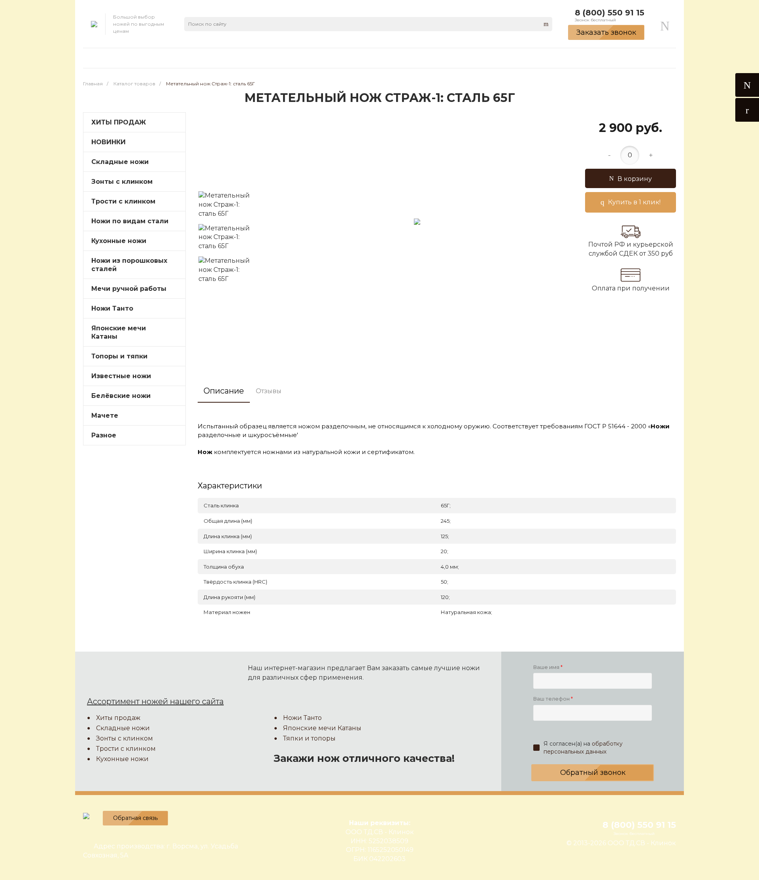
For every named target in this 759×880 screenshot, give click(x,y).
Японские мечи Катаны (118, 332)
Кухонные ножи (118, 241)
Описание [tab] (224, 391)
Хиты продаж (118, 718)
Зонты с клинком (122, 181)
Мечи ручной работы (128, 288)
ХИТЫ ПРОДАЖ (118, 122)
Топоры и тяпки (119, 356)
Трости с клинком (126, 748)
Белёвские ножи (121, 395)
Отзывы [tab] (268, 391)
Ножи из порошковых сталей (129, 265)
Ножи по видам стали (129, 221)
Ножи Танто (112, 308)
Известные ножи (121, 376)
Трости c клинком (123, 201)
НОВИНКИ (108, 142)
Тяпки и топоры (309, 738)
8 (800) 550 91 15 (609, 12)
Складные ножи (120, 162)
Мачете (104, 415)
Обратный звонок (592, 772)
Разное (103, 435)
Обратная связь (135, 818)
